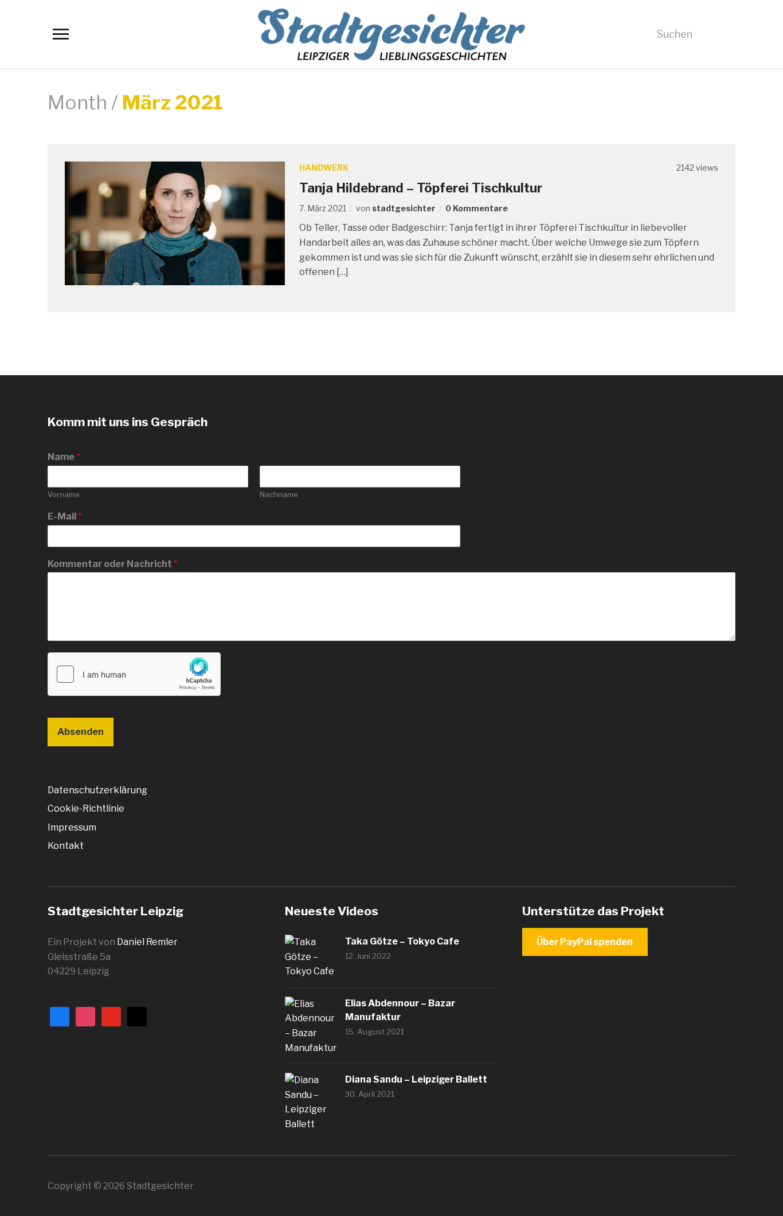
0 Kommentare (476, 208)
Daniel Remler (147, 941)
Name (64, 456)
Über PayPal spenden (585, 941)
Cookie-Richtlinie (86, 808)
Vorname (64, 494)
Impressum (72, 827)
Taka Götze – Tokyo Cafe (402, 941)
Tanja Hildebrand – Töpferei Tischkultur (420, 187)
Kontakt (66, 845)
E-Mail (65, 516)
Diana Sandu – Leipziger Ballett (416, 1079)
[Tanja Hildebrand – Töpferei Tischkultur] (175, 222)
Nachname (279, 494)
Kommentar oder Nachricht (113, 563)
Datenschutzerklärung (97, 790)
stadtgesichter (404, 208)
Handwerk (324, 167)
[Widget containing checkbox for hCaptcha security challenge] (134, 674)
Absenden (80, 731)
